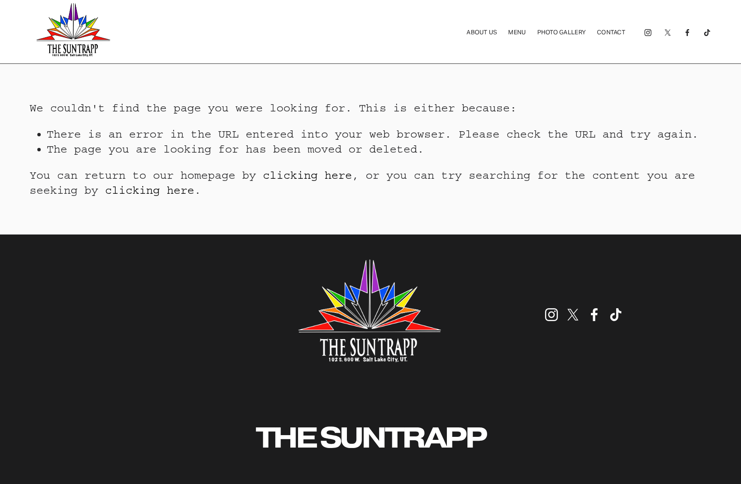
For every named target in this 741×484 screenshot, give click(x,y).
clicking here (307, 175)
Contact (611, 32)
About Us (482, 32)
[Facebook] (687, 32)
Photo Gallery (561, 32)
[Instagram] (648, 32)
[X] (667, 32)
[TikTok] (707, 32)
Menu (517, 32)
